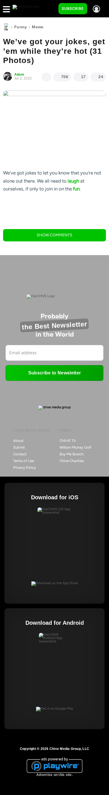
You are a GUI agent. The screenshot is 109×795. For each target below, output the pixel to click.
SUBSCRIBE (73, 8)
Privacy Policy (24, 467)
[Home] (6, 27)
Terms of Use (23, 461)
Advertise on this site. (54, 775)
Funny (20, 27)
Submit (19, 447)
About (18, 441)
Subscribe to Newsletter (54, 372)
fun (76, 189)
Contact (20, 454)
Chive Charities (72, 461)
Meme (37, 27)
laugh (73, 181)
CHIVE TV (68, 441)
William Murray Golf (75, 447)
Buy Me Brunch (72, 454)
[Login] (96, 9)
